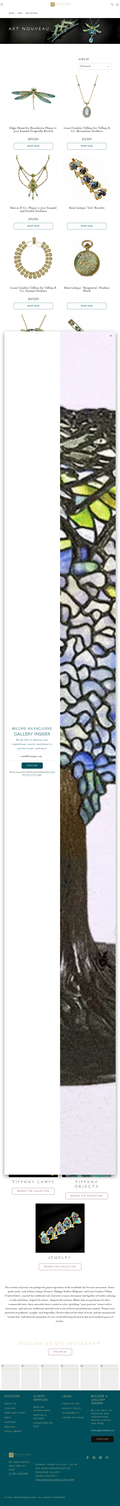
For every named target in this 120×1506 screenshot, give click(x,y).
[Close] (111, 335)
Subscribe (32, 765)
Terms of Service (31, 775)
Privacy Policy (50, 772)
